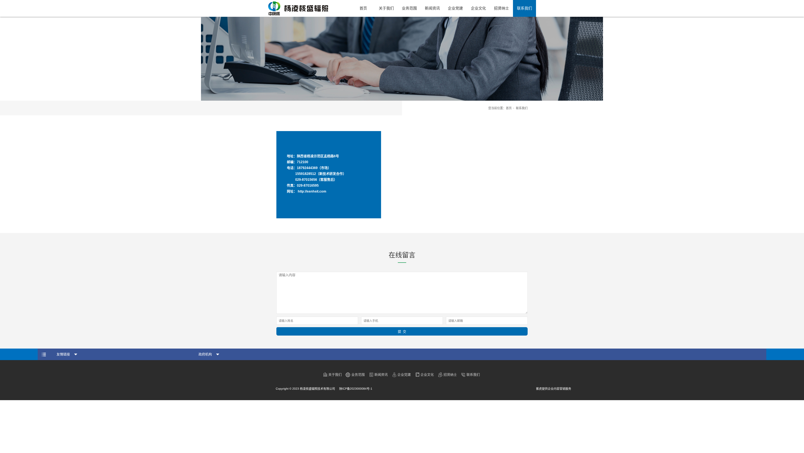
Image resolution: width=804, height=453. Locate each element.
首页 (363, 8)
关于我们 (386, 8)
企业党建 (455, 8)
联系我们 (524, 8)
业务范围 (409, 8)
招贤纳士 (501, 8)
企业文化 (478, 8)
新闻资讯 (432, 8)
